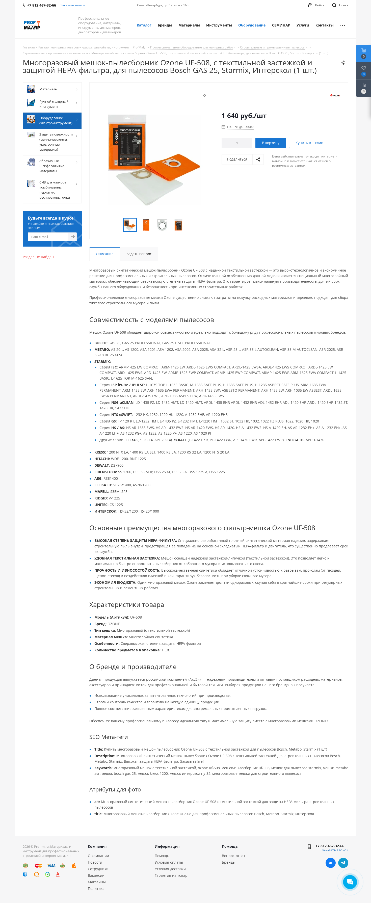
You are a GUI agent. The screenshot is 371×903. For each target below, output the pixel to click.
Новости (95, 862)
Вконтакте (331, 863)
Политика (96, 888)
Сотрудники (98, 868)
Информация (167, 846)
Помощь (162, 855)
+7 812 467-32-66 (329, 845)
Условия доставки (170, 868)
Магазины (97, 882)
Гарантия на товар (171, 875)
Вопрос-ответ (233, 855)
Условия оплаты (169, 862)
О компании (98, 855)
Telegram (343, 863)
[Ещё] (342, 25)
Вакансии (96, 875)
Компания (97, 846)
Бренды (228, 862)
